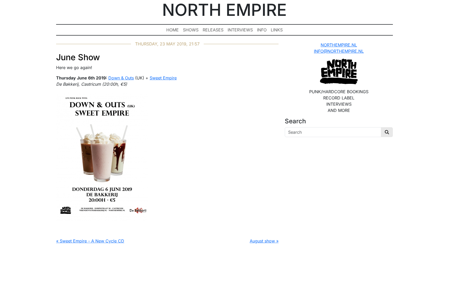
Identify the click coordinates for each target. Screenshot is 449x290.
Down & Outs (121, 77)
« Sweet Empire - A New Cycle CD (90, 241)
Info (262, 29)
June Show (78, 57)
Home (172, 29)
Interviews (240, 29)
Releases (213, 29)
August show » (264, 241)
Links (277, 29)
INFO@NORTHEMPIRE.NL (339, 51)
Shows (191, 29)
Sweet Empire (163, 77)
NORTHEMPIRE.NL (339, 45)
